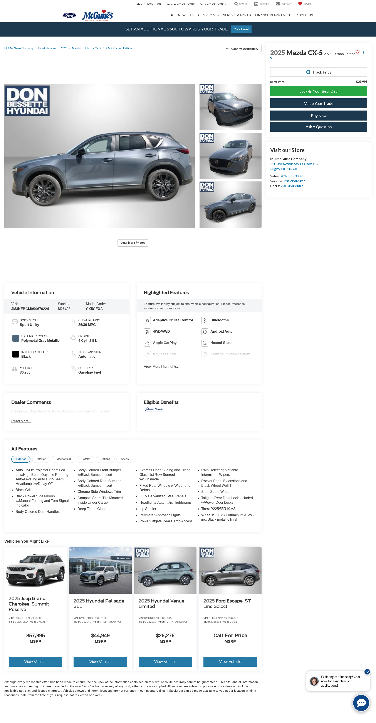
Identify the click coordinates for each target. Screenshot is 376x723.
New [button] (182, 15)
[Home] (172, 15)
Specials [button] (211, 15)
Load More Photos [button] (133, 242)
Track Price (322, 72)
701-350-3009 (291, 176)
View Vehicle (35, 661)
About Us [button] (304, 15)
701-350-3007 (292, 186)
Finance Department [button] (273, 15)
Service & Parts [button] (237, 15)
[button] (99, 156)
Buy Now (319, 115)
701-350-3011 (295, 181)
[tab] (20, 459)
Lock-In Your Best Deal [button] (318, 91)
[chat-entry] (361, 703)
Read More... (21, 421)
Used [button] (194, 15)
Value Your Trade (318, 103)
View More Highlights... (162, 366)
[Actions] (363, 52)
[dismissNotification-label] (367, 671)
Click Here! (241, 29)
